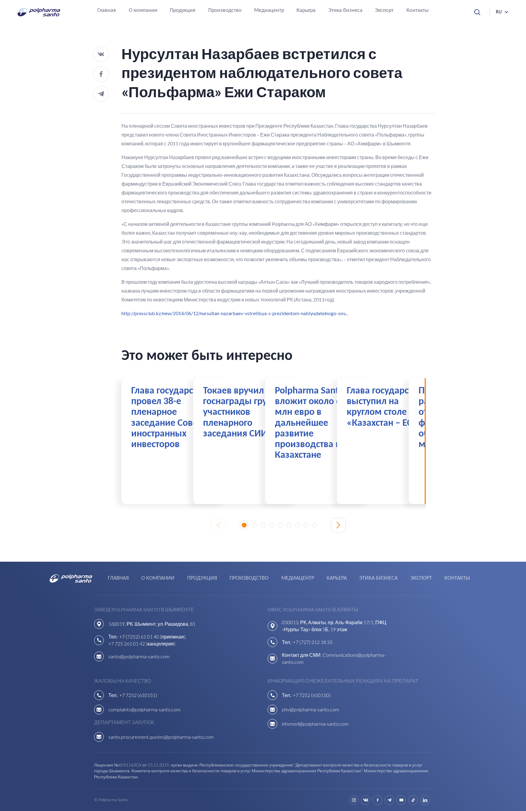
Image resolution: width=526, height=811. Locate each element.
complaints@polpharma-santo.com (144, 709)
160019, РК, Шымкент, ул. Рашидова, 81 (151, 624)
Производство (225, 11)
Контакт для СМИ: (302, 655)
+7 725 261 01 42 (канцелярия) (141, 643)
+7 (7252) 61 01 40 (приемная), (152, 636)
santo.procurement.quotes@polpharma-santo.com (161, 737)
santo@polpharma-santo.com (139, 656)
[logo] (39, 12)
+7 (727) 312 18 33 (312, 642)
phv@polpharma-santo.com (310, 709)
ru (499, 12)
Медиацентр (269, 11)
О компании (143, 11)
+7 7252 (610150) (312, 695)
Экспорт (384, 11)
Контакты (417, 11)
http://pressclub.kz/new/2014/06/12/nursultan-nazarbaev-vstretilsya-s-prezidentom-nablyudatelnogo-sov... (234, 313)
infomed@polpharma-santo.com (315, 724)
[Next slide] (338, 525)
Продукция (182, 11)
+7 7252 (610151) (138, 695)
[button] (244, 525)
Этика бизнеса (345, 11)
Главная (106, 11)
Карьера (306, 11)
